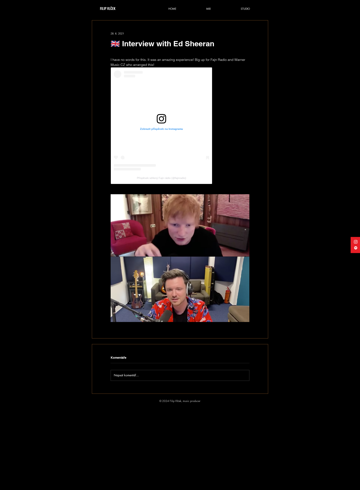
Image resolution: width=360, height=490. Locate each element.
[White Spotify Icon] (355, 247)
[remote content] (180, 125)
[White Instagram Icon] (355, 241)
